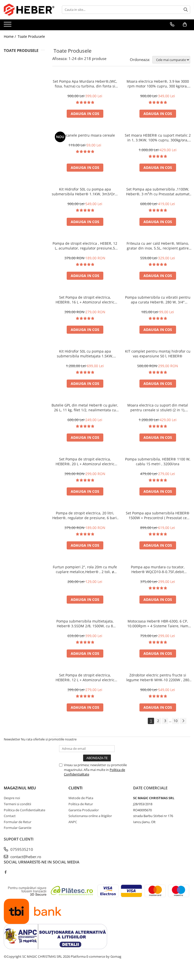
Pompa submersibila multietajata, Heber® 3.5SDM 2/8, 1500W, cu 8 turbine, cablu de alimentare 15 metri (85, 623)
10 (176, 720)
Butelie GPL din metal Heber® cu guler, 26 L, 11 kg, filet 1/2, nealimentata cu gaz (85, 407)
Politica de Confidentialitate (24, 810)
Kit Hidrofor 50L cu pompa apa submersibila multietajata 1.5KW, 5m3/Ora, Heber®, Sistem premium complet (85, 353)
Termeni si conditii (17, 804)
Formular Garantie (17, 827)
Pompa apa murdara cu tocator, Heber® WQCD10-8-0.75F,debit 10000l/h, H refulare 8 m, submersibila (157, 569)
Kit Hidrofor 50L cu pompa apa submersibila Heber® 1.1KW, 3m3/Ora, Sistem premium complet (85, 191)
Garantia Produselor (83, 810)
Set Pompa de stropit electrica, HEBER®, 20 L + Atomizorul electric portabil (85, 461)
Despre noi (12, 798)
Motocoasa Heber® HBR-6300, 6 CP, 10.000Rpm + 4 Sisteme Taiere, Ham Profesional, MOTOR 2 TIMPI (157, 623)
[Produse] (8, 25)
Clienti (75, 787)
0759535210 (21, 849)
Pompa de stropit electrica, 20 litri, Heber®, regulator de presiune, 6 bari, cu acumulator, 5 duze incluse (85, 515)
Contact (10, 816)
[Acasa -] (29, 10)
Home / (10, 36)
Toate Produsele (31, 36)
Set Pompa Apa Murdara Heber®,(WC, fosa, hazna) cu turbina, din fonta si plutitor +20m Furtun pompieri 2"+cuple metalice (85, 83)
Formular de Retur (17, 822)
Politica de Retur (80, 804)
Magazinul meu (20, 787)
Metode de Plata (80, 798)
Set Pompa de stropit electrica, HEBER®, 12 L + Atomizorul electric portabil (85, 677)
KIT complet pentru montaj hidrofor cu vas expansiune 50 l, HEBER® (157, 353)
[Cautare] (185, 10)
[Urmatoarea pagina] (183, 721)
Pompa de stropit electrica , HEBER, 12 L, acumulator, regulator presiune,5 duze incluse (85, 246)
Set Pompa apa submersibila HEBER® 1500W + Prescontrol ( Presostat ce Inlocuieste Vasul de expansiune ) (157, 515)
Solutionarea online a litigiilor (90, 816)
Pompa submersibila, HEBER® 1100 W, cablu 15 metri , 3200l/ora (157, 461)
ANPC (72, 822)
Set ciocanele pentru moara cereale (85, 135)
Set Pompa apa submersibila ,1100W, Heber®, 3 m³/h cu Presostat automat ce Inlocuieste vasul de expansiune (157, 191)
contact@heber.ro (25, 856)
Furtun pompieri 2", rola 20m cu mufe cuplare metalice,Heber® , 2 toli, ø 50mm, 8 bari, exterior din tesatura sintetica (85, 569)
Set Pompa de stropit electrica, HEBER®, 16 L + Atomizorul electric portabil (85, 299)
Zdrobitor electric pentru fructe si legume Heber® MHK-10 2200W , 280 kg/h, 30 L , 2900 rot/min (157, 677)
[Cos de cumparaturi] (184, 24)
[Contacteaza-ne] (172, 24)
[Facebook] (5, 872)
